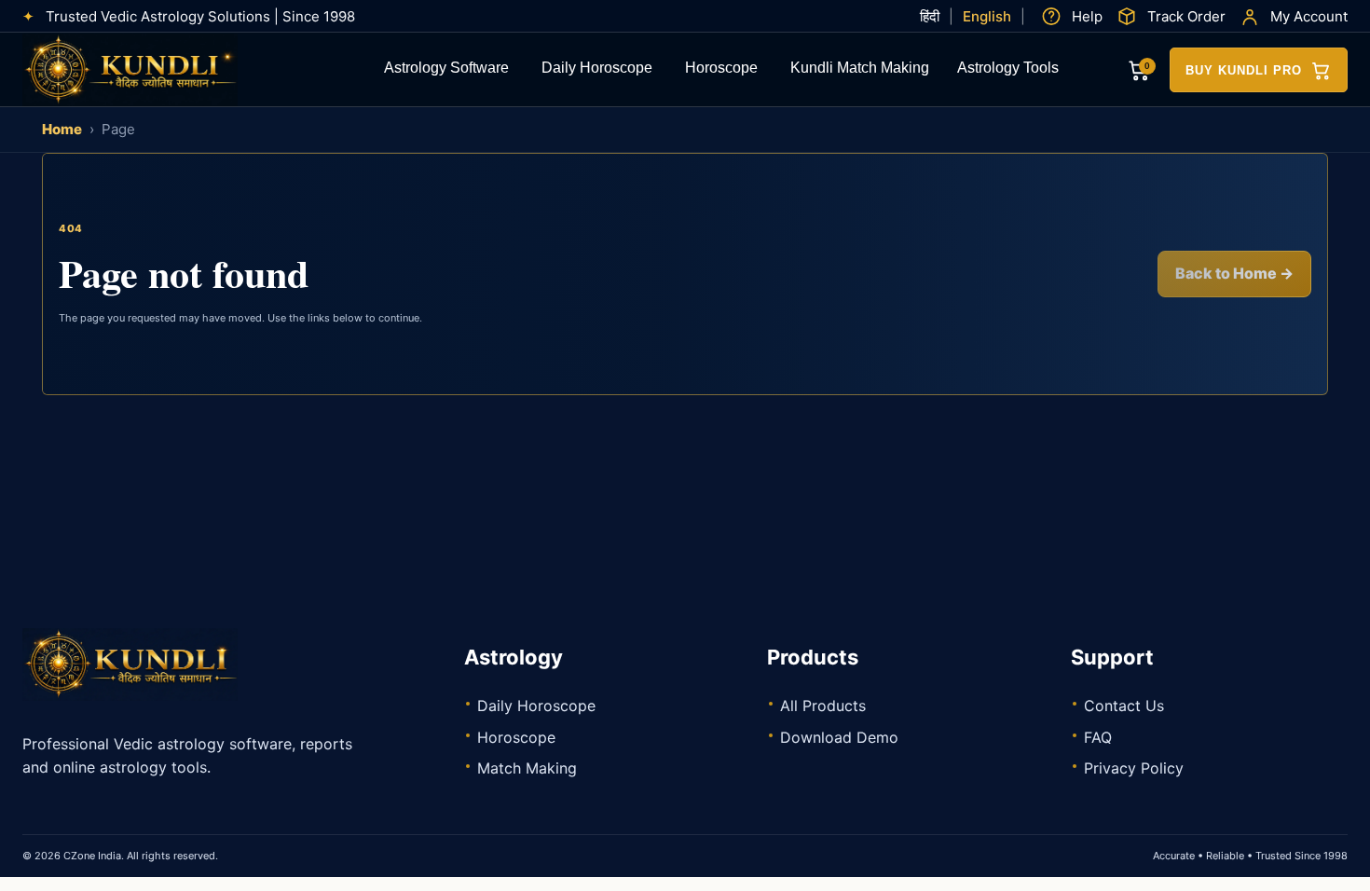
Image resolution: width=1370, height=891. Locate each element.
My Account (1309, 16)
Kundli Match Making (859, 69)
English (987, 16)
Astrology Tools (1008, 69)
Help (1087, 16)
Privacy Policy (1134, 768)
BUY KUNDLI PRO (1243, 70)
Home (62, 129)
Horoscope (721, 69)
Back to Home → (1234, 273)
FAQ (1098, 737)
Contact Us (1124, 705)
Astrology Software (446, 69)
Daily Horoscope (596, 69)
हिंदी (929, 16)
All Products (823, 705)
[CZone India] (162, 70)
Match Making (527, 768)
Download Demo (839, 737)
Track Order (1186, 16)
